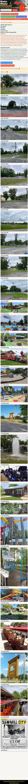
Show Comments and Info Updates (11, 68)
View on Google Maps (7, 62)
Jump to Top (15, 14)
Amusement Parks (10, 19)
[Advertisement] (14, 766)
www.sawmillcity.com (13, 50)
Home (2, 19)
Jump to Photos (6, 14)
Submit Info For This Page (8, 65)
